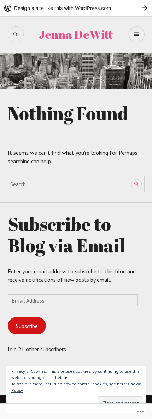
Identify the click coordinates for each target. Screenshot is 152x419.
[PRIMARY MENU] (137, 34)
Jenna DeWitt (76, 34)
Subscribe (27, 325)
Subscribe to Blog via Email (66, 234)
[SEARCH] (16, 34)
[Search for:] (76, 184)
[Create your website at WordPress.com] (76, 8)
